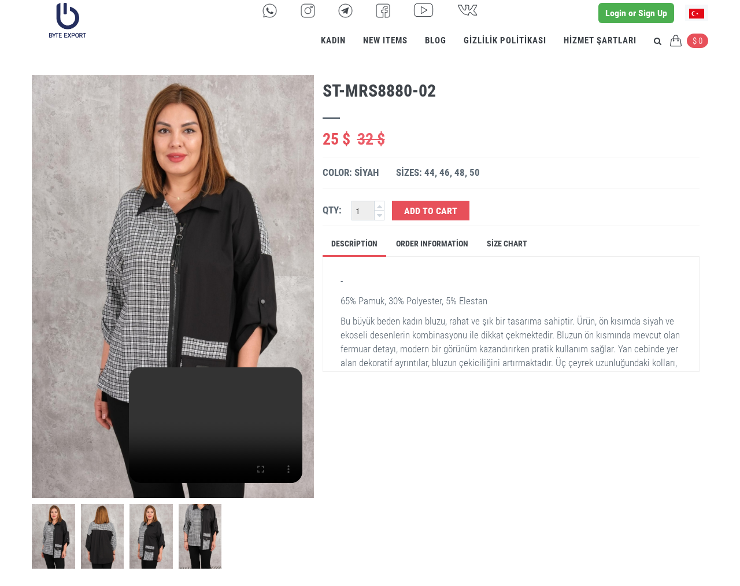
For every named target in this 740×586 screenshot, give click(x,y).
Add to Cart (430, 210)
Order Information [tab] (432, 243)
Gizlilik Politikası (505, 40)
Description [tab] (354, 243)
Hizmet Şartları (600, 40)
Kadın (333, 40)
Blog (435, 40)
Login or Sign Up (636, 13)
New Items (385, 40)
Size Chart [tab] (507, 243)
